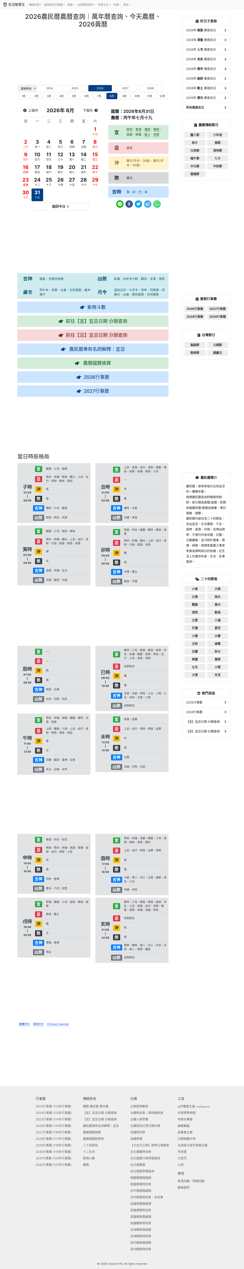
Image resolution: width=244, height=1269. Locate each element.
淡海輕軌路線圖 (140, 1229)
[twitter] (138, 204)
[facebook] (129, 204)
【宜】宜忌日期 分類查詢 (100, 1113)
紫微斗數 (89, 1158)
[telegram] (148, 204)
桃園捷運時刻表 (140, 1184)
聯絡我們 (184, 1187)
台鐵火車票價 (139, 1119)
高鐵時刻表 (137, 1132)
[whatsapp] (157, 204)
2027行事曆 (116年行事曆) (53, 1132)
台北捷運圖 (137, 1164)
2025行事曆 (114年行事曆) (54, 1119)
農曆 (86, 1164)
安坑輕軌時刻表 (140, 1249)
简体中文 (38, 1024)
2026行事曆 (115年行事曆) (54, 1126)
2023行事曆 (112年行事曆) (54, 1106)
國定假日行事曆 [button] (53, 4)
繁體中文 (24, 1024)
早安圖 (182, 1152)
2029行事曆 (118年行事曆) (54, 1145)
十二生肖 (89, 1152)
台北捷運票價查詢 (142, 1171)
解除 (156, 129)
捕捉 (147, 129)
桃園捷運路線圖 (140, 1177)
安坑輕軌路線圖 (140, 1242)
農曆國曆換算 (92, 1132)
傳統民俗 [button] (34, 4)
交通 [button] (116, 4)
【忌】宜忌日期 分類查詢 (100, 1119)
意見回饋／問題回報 (191, 1181)
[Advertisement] (92, 56)
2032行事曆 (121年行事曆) (54, 1164)
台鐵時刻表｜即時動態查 (146, 1113)
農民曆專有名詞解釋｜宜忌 (101, 1126)
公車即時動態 (139, 1106)
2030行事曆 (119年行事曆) (54, 1152)
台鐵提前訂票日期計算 (145, 1126)
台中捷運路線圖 (140, 1190)
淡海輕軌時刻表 (140, 1236)
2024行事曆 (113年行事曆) (54, 1113)
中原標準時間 (187, 1113)
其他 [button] (125, 4)
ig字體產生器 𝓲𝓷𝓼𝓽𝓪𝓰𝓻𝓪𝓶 (194, 1106)
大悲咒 (182, 1158)
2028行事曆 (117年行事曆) (53, 1139)
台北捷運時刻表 (140, 1152)
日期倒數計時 (187, 1139)
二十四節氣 (90, 1145)
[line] (120, 204)
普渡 (138, 129)
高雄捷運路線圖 (140, 1203)
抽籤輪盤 (184, 1126)
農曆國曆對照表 (93, 1139)
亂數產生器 (185, 1132)
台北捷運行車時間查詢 (145, 1158)
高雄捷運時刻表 (140, 1210)
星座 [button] (70, 4)
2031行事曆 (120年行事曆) (54, 1158)
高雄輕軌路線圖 (140, 1216)
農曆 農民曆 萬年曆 (96, 1106)
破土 (147, 134)
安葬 (156, 134)
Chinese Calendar (58, 1024)
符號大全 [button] (103, 4)
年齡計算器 (185, 1119)
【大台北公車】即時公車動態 (149, 1145)
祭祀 (129, 129)
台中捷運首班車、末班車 (146, 1197)
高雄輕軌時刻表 (140, 1223)
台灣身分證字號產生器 (192, 1145)
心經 (181, 1164)
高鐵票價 (136, 1139)
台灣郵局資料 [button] (85, 4)
